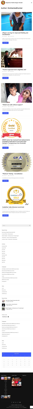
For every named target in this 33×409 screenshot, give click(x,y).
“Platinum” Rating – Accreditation (12, 173)
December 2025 (4, 246)
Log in (3, 288)
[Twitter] (13, 402)
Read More (5, 42)
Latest (3, 330)
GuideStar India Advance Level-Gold (13, 207)
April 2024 (3, 253)
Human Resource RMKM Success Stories (8, 274)
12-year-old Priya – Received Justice (11, 304)
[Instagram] (6, 316)
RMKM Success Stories (5, 279)
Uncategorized (4, 281)
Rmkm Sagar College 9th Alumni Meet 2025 (8, 232)
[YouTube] (8, 316)
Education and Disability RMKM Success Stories (9, 272)
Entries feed (4, 344)
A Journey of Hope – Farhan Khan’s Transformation (9, 239)
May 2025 (3, 251)
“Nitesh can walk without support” (12, 104)
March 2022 (3, 260)
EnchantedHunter (11, 36)
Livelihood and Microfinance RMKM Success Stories (9, 277)
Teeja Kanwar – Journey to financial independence (9, 237)
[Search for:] (15, 225)
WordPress (24, 407)
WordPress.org (4, 293)
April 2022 (3, 258)
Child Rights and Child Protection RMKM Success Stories (10, 323)
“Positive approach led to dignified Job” (14, 69)
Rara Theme (17, 407)
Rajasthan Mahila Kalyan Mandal (14, 2)
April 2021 (3, 262)
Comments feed (4, 291)
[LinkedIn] (5, 316)
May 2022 (3, 256)
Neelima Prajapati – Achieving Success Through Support (10, 235)
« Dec (3, 353)
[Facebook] (2, 316)
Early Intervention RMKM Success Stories (8, 270)
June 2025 (3, 249)
